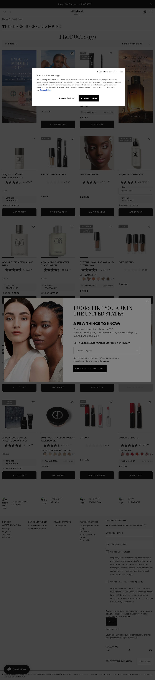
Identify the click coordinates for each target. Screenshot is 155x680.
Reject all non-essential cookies (110, 72)
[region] (78, 87)
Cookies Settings (66, 98)
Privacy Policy (45, 90)
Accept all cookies (89, 98)
